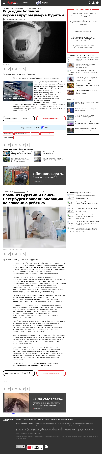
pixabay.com (6, 64)
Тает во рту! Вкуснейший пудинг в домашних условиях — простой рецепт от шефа (86, 92)
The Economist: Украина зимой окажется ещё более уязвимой (84, 116)
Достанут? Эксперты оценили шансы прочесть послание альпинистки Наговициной (87, 223)
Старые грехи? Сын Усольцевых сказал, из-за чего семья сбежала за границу (87, 203)
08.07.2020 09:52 (8, 8)
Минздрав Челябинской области (13, 249)
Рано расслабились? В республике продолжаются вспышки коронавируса (20, 159)
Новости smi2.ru (9, 186)
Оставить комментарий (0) (51, 118)
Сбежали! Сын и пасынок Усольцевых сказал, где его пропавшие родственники (87, 216)
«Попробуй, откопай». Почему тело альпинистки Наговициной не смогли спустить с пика (87, 79)
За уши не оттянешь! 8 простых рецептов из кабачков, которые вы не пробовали (87, 85)
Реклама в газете (43, 419)
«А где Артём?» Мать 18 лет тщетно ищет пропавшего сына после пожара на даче (87, 210)
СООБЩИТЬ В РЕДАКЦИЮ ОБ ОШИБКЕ (62, 419)
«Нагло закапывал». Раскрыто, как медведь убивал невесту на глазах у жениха (87, 72)
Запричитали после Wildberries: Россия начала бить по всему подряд (87, 122)
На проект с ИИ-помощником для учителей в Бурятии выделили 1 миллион (83, 14)
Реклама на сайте (30, 419)
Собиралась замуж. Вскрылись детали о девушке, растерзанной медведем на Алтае (86, 197)
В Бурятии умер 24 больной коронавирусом (51, 152)
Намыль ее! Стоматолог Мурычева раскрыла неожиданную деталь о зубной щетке (86, 229)
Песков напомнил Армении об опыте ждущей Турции (87, 103)
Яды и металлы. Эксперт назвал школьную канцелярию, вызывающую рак (86, 65)
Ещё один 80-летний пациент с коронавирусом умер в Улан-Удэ (53, 159)
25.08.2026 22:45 (8, 192)
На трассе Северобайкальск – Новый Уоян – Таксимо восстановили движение (83, 22)
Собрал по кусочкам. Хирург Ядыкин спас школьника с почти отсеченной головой (87, 59)
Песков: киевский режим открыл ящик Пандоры (85, 109)
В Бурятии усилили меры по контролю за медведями (83, 46)
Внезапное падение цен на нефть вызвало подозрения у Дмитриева (86, 129)
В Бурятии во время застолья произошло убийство (83, 30)
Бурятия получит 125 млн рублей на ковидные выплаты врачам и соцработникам (21, 153)
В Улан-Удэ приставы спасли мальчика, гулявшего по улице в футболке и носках (83, 38)
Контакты (19, 419)
